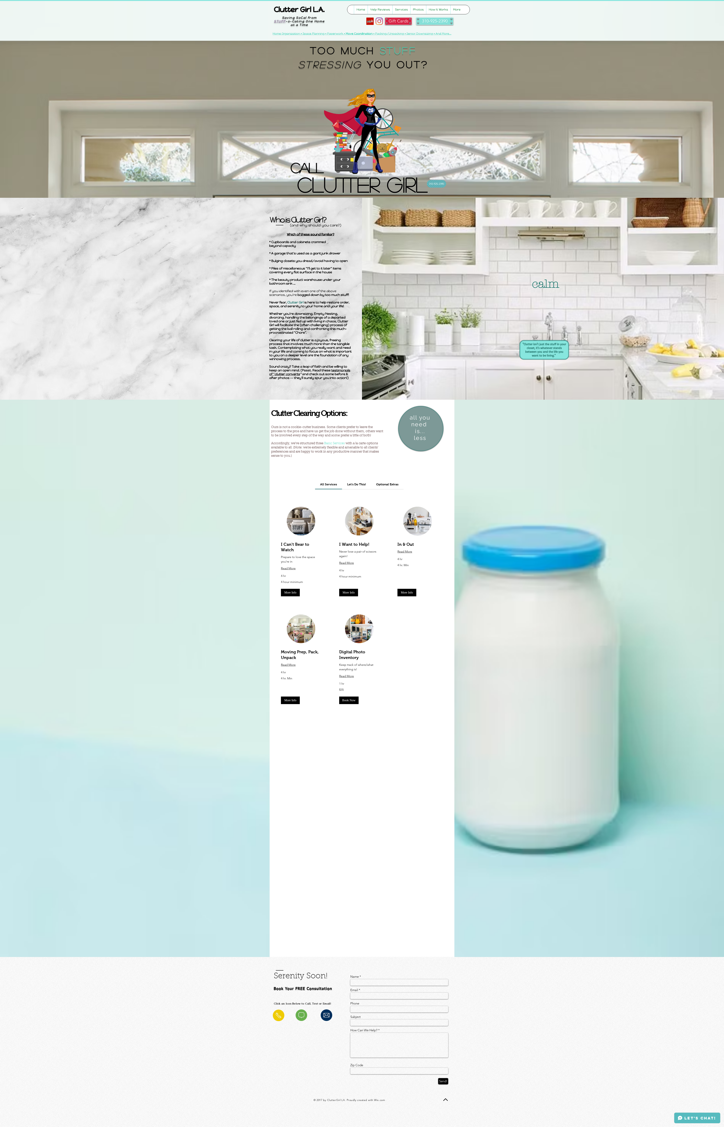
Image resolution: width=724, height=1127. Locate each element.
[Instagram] (379, 21)
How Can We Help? (363, 1030)
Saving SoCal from (299, 17)
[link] (328, 484)
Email (354, 990)
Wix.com (379, 1100)
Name (354, 976)
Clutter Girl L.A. (299, 9)
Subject (355, 1016)
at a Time (299, 25)
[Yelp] (370, 21)
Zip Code (356, 1065)
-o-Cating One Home (299, 21)
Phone (354, 1003)
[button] (290, 592)
